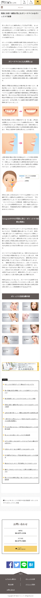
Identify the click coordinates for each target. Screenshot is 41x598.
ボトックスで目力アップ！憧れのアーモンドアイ (19, 384)
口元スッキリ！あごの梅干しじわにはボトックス (19, 449)
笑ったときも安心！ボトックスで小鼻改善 (17, 435)
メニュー (20, 7)
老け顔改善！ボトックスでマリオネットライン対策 (20, 398)
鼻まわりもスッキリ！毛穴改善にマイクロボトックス (21, 463)
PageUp (21, 573)
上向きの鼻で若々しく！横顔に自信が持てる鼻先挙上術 (21, 413)
